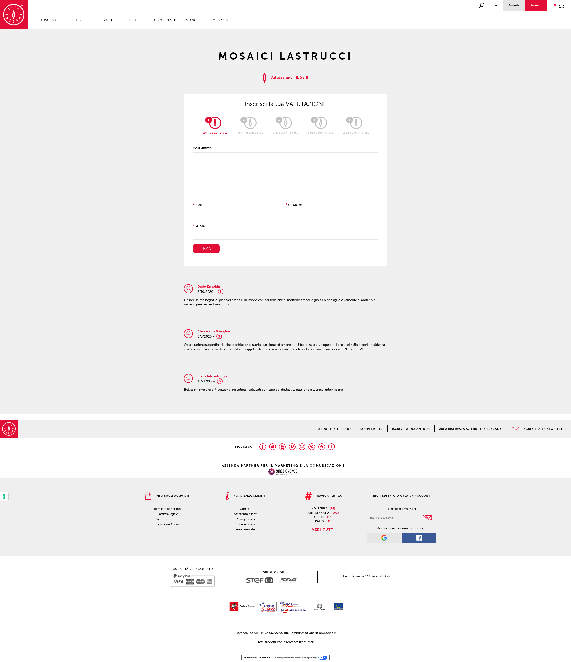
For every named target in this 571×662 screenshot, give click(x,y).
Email (200, 225)
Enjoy (131, 20)
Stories (193, 20)
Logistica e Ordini (167, 524)
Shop (78, 20)
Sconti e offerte (167, 519)
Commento (202, 148)
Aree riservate (245, 529)
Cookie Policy (245, 524)
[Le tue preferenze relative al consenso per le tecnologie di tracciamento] (4, 496)
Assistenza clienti (245, 514)
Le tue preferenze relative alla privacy (296, 657)
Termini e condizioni (167, 509)
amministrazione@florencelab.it (313, 633)
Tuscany (48, 20)
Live (104, 20)
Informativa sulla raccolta (257, 657)
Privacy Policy (245, 519)
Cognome (296, 205)
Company (162, 20)
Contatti (245, 509)
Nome (200, 205)
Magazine (221, 20)
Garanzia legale (167, 514)
